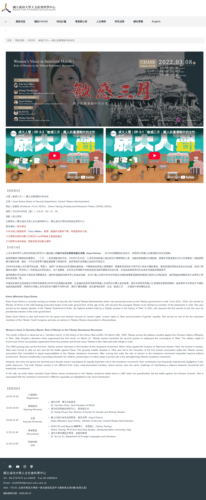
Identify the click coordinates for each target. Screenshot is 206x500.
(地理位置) (81, 487)
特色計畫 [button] (61, 21)
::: (6, 21)
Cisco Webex (35, 231)
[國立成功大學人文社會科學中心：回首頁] (28, 8)
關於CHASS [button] (41, 21)
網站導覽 (138, 21)
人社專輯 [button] (101, 21)
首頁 (9, 40)
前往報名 (21, 226)
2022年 (31, 40)
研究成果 (119, 21)
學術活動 (19, 40)
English (156, 21)
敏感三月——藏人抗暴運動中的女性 (57, 40)
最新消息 (20, 21)
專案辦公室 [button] (81, 21)
